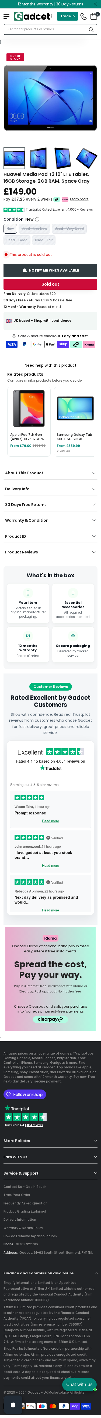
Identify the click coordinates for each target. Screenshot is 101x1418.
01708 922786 (27, 1244)
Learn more (79, 199)
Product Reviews (21, 552)
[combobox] (45, 29)
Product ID (15, 536)
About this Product (24, 473)
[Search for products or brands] (91, 29)
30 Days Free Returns (26, 504)
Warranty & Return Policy (23, 1228)
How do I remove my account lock (30, 1236)
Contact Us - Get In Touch (25, 1187)
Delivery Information (20, 1219)
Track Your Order (17, 1195)
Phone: (9, 1244)
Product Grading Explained (25, 1211)
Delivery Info (17, 489)
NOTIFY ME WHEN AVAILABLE (54, 270)
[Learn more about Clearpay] (56, 199)
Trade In (67, 16)
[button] (92, 98)
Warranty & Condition (26, 520)
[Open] (13, 1405)
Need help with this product (50, 365)
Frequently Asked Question (25, 1203)
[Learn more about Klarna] (65, 199)
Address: (11, 1253)
